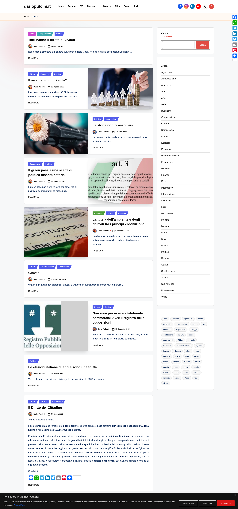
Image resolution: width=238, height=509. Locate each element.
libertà (165, 362)
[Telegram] (234, 28)
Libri (163, 207)
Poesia (164, 245)
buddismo (167, 329)
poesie (196, 367)
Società (108, 307)
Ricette (165, 258)
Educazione (167, 162)
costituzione (168, 335)
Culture (165, 123)
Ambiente (98, 213)
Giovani (34, 273)
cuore (191, 335)
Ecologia (122, 213)
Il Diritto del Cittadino (45, 407)
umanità (166, 378)
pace (176, 367)
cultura (181, 335)
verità (177, 378)
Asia (32, 34)
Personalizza (188, 503)
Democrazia (35, 164)
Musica (165, 226)
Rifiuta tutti (207, 503)
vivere (165, 383)
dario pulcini (168, 340)
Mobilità (165, 219)
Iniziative (166, 200)
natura (197, 362)
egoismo (199, 345)
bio (204, 324)
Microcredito (167, 213)
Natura (164, 232)
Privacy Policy (19, 505)
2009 (165, 319)
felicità (166, 351)
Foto (163, 181)
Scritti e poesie (47, 267)
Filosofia (165, 168)
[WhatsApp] (234, 22)
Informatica (167, 187)
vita (195, 378)
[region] (119, 501)
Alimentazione (168, 78)
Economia (44, 74)
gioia (197, 351)
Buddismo (166, 110)
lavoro (196, 356)
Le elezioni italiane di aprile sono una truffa (62, 367)
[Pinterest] (234, 50)
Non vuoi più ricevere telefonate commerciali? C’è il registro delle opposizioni (118, 317)
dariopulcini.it (37, 6)
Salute (164, 264)
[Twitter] (234, 39)
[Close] (235, 495)
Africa (164, 65)
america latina (181, 324)
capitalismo (180, 329)
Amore (164, 91)
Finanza (165, 175)
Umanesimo (111, 119)
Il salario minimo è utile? (47, 80)
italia (187, 356)
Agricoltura (166, 72)
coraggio (194, 329)
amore (195, 324)
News (164, 239)
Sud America (167, 284)
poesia (185, 367)
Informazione (168, 194)
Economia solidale (170, 155)
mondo (176, 362)
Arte (163, 98)
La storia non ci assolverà (113, 125)
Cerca (164, 33)
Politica (57, 74)
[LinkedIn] (234, 33)
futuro (188, 351)
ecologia (191, 340)
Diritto (59, 34)
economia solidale (184, 345)
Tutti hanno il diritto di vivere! (51, 40)
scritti (186, 372)
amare (200, 319)
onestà (166, 367)
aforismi (175, 319)
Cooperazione (45, 34)
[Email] (234, 44)
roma (176, 372)
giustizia (166, 356)
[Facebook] (234, 17)
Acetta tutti (226, 503)
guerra (177, 356)
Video (164, 296)
